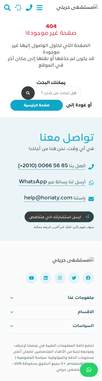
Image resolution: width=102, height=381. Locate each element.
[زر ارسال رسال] (18, 7)
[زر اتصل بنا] (29, 7)
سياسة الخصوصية (32, 357)
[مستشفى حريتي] (73, 262)
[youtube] (31, 278)
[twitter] (74, 278)
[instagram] (60, 278)
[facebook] (88, 278)
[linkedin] (45, 278)
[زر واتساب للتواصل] (89, 370)
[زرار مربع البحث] (7, 7)
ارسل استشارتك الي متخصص (55, 217)
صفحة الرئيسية (37, 105)
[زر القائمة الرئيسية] (39, 7)
